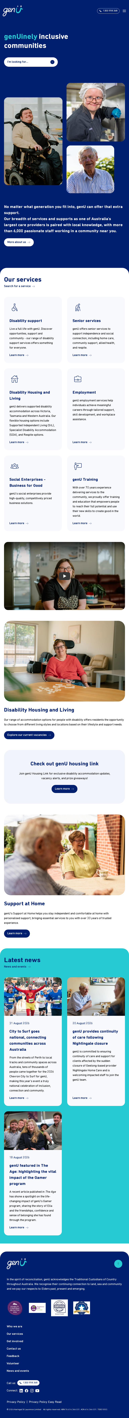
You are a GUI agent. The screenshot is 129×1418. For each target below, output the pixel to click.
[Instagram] (32, 1391)
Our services (15, 1334)
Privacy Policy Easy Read (45, 1402)
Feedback (13, 1356)
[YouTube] (37, 1391)
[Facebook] (27, 1391)
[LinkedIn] (21, 1391)
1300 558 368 (30, 1383)
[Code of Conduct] (81, 1307)
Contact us (14, 1348)
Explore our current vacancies (27, 735)
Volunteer (13, 1363)
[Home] (13, 10)
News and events (15, 966)
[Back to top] (118, 1264)
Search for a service (17, 286)
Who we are (14, 1326)
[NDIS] (37, 1307)
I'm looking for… (17, 62)
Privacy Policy (16, 1402)
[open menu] (124, 11)
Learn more (16, 355)
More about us (16, 242)
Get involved (15, 1341)
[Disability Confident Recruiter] (15, 1307)
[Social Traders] (59, 1307)
